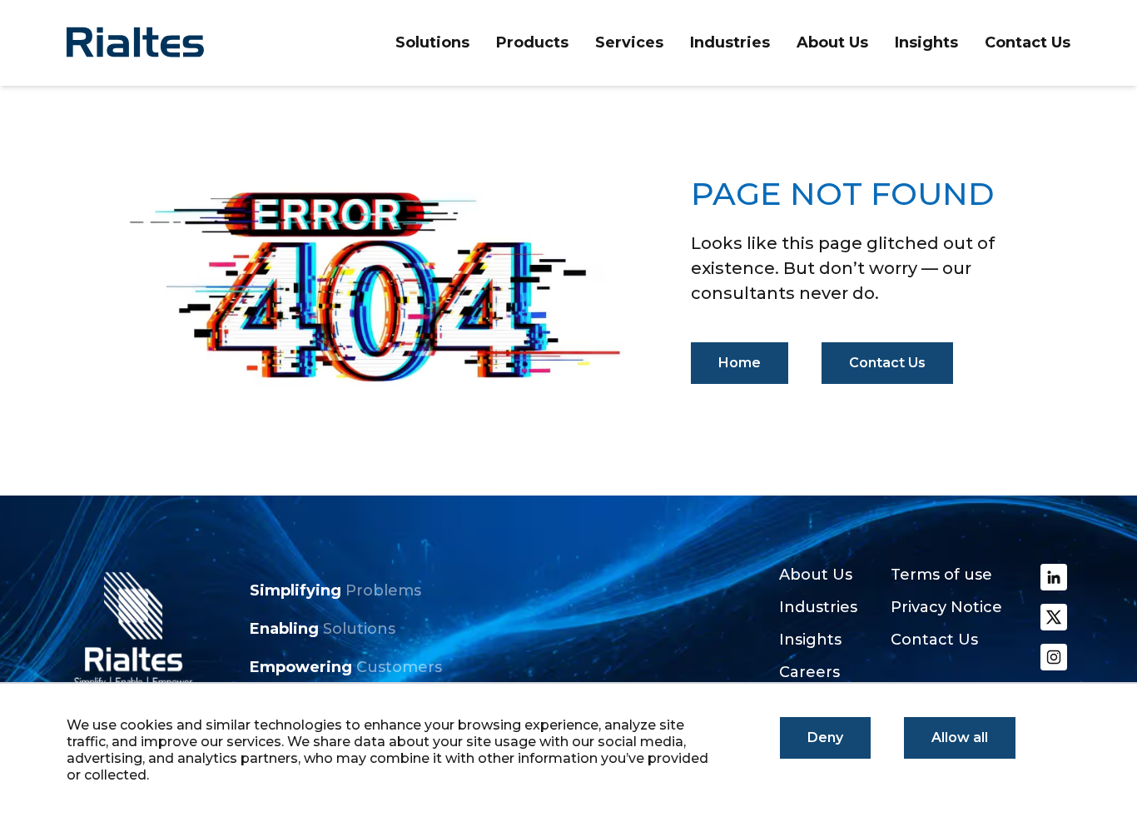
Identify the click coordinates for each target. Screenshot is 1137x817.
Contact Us (887, 363)
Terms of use (941, 574)
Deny (825, 737)
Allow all (959, 737)
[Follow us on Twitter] (1053, 617)
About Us (815, 574)
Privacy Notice (946, 607)
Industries (818, 607)
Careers (809, 672)
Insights (810, 639)
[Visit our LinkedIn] (1053, 577)
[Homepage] (142, 43)
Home (739, 363)
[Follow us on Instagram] (1053, 657)
